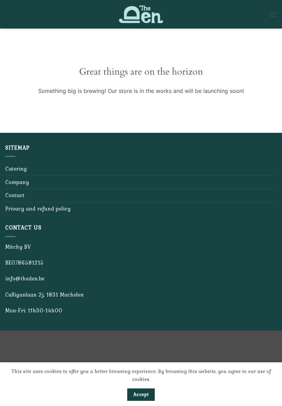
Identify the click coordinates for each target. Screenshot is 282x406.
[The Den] (141, 14)
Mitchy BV (18, 247)
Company (17, 182)
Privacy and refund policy (37, 208)
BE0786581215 (24, 262)
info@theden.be (24, 278)
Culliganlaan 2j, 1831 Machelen (44, 294)
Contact (14, 195)
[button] (273, 14)
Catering (16, 168)
